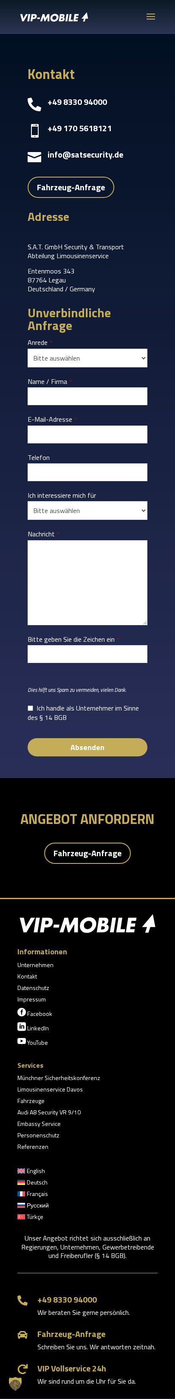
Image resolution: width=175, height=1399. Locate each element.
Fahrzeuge (31, 1101)
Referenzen (32, 1147)
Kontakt (27, 977)
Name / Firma (50, 381)
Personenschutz (38, 1136)
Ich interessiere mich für (62, 495)
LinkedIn (33, 1027)
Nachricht (43, 534)
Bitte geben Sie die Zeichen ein (73, 639)
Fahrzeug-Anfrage (71, 187)
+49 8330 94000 (67, 1299)
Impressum (31, 1000)
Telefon (39, 457)
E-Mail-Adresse (52, 419)
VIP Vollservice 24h (71, 1368)
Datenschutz (33, 988)
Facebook (34, 1013)
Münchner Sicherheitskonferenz (58, 1078)
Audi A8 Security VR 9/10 (49, 1113)
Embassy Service (39, 1124)
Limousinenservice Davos (50, 1090)
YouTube (32, 1042)
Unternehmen (35, 965)
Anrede (40, 342)
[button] (15, 1383)
